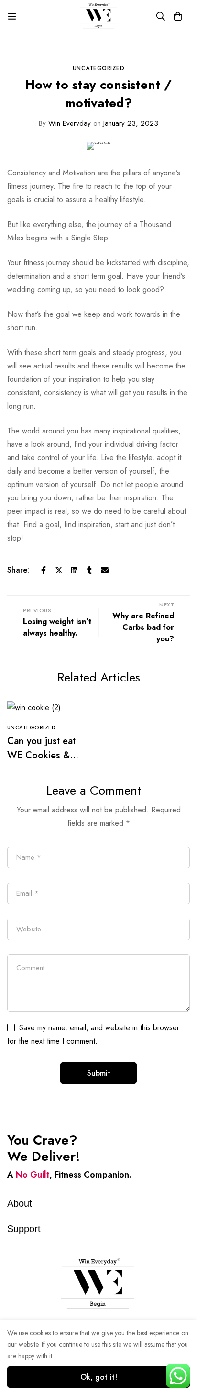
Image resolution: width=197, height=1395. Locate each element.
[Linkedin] (74, 570)
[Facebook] (43, 570)
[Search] (160, 16)
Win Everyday (65, 123)
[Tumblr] (89, 570)
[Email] (104, 570)
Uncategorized (99, 68)
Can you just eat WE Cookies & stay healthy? (41, 755)
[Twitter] (58, 570)
